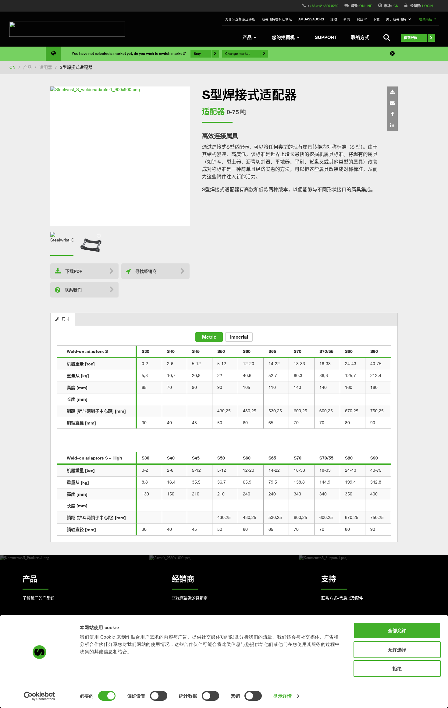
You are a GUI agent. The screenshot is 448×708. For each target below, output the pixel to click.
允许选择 (397, 649)
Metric (209, 337)
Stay (197, 53)
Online (365, 6)
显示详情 (282, 696)
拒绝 (397, 668)
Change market (237, 53)
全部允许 (397, 630)
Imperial (239, 337)
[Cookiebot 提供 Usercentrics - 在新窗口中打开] (39, 696)
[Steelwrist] (67, 29)
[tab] (63, 319)
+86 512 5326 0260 (324, 6)
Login (427, 6)
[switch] (158, 696)
